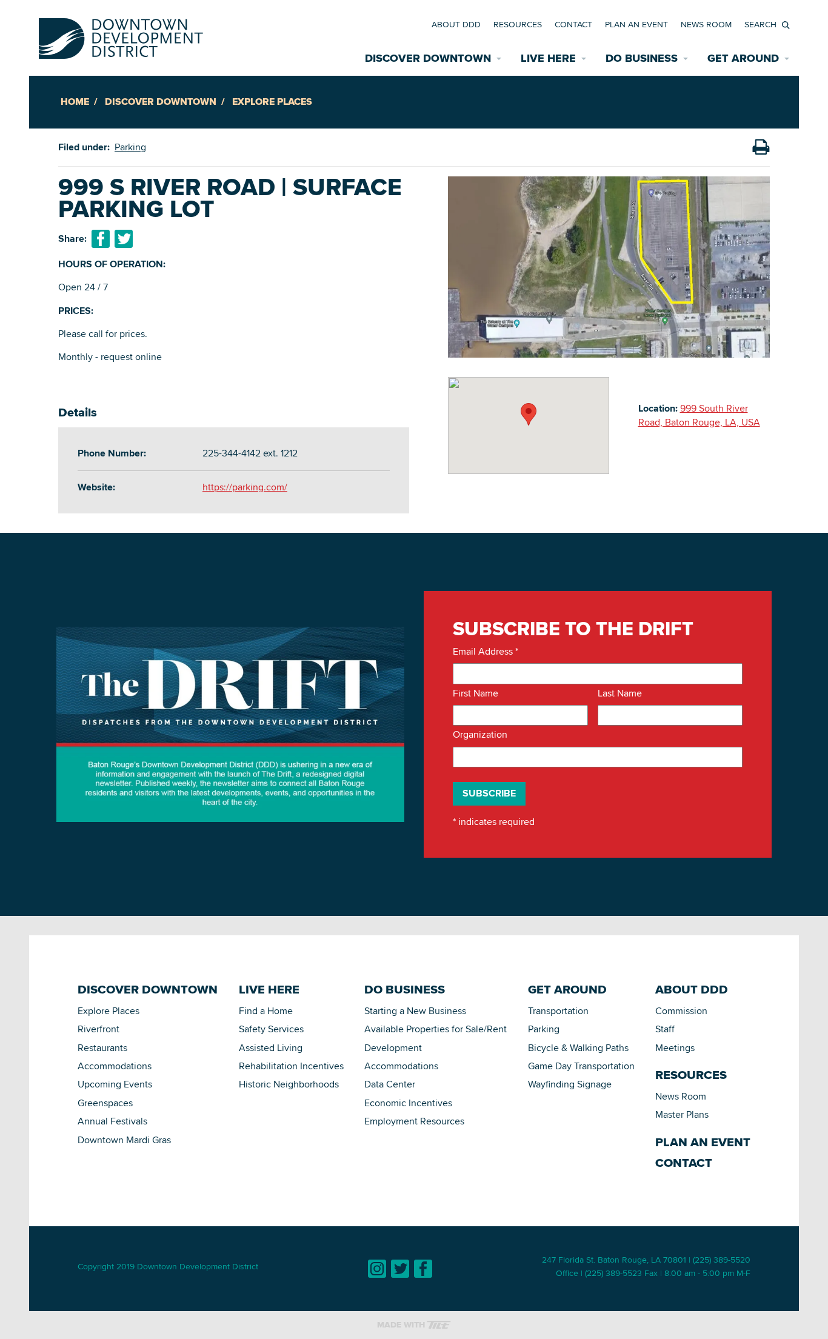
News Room (706, 24)
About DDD (456, 24)
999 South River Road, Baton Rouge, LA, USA (699, 415)
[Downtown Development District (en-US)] (121, 36)
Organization (480, 734)
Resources (517, 24)
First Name (475, 693)
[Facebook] (423, 1268)
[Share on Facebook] (101, 239)
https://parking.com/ (244, 487)
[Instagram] (377, 1268)
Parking (130, 147)
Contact (573, 24)
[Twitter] (400, 1268)
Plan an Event (636, 24)
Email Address (485, 651)
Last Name (620, 693)
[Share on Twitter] (124, 239)
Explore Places (272, 102)
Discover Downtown (160, 102)
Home (75, 102)
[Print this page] (761, 147)
